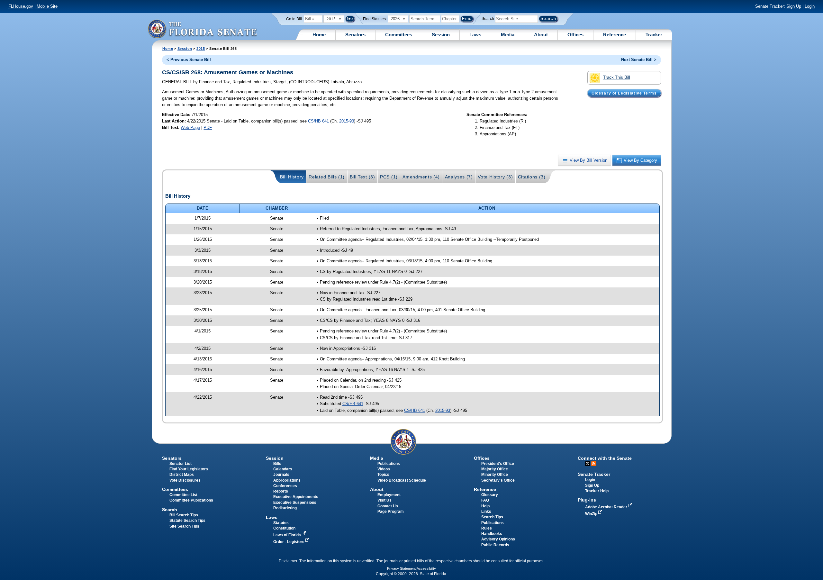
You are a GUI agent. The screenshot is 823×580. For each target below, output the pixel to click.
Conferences (285, 486)
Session (441, 34)
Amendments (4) (421, 176)
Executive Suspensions (294, 502)
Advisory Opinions (498, 539)
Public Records (495, 545)
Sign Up (793, 6)
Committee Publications (191, 500)
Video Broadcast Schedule (401, 480)
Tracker (654, 34)
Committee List (183, 495)
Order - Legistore (289, 542)
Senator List (180, 464)
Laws (475, 34)
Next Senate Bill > (638, 59)
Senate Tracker (594, 474)
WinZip (591, 514)
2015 (200, 48)
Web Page (190, 127)
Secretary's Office (498, 480)
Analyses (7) (459, 176)
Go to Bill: (294, 19)
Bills (277, 464)
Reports (280, 491)
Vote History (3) (495, 176)
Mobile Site (47, 6)
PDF (207, 127)
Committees (398, 34)
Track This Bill (616, 77)
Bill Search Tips (183, 515)
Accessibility (426, 568)
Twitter (587, 463)
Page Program (390, 511)
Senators (355, 34)
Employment (389, 495)
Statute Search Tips (187, 520)
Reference (614, 34)
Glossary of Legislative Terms (624, 93)
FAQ (485, 500)
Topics (383, 474)
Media (507, 34)
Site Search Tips (184, 526)
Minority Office (494, 474)
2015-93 (346, 121)
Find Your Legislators (188, 469)
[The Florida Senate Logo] (202, 28)
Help (485, 506)
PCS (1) (389, 176)
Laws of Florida (287, 535)
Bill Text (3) (362, 176)
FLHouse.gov (20, 6)
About (541, 34)
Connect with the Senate (605, 458)
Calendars (282, 469)
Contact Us (387, 506)
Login (810, 6)
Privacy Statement (401, 568)
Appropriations (287, 480)
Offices (575, 34)
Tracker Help (597, 491)
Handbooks (491, 534)
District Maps (181, 474)
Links (486, 511)
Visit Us (384, 500)
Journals (281, 474)
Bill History (292, 176)
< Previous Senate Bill (189, 59)
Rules (486, 528)
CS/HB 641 (318, 121)
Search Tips (492, 517)
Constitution (284, 528)
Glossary (489, 495)
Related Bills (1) (327, 176)
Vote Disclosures (185, 480)
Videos (383, 469)
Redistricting (285, 508)
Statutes (281, 523)
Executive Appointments (295, 497)
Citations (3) (532, 176)
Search (488, 19)
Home (319, 34)
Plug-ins (587, 500)
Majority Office (494, 469)
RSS (593, 463)
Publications (388, 464)
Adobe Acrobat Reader (606, 507)
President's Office (497, 464)
